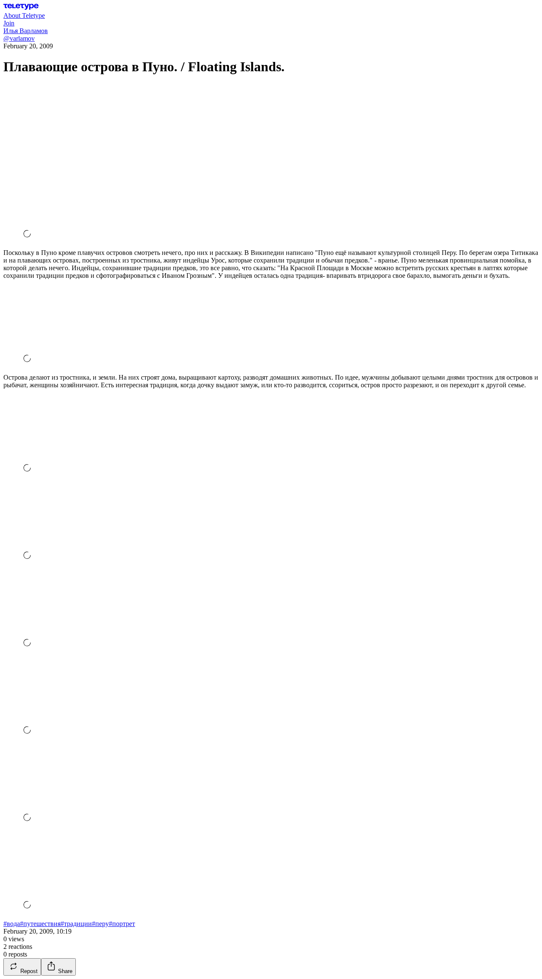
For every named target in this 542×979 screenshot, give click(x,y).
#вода (11, 923)
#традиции (76, 923)
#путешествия (40, 923)
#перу (100, 923)
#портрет (122, 923)
